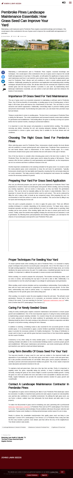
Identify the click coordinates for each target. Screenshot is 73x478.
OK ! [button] (62, 472)
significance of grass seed (58, 427)
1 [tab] (35, 65)
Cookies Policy (54, 472)
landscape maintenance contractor (19, 407)
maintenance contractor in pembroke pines (39, 427)
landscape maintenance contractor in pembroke (14, 427)
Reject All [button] (44, 475)
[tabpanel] (35, 54)
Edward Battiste (6, 36)
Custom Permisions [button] (32, 475)
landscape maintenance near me (53, 300)
